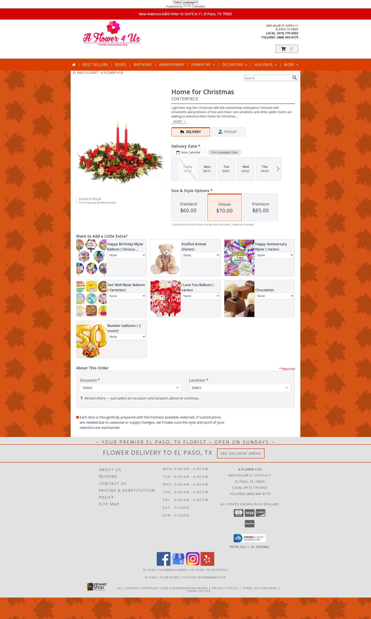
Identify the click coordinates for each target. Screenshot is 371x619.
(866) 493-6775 (287, 37)
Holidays (263, 64)
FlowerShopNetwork (188, 588)
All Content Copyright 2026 (143, 588)
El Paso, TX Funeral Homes (165, 570)
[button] (286, 49)
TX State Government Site (204, 577)
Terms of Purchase (259, 588)
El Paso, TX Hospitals (210, 570)
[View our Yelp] (207, 565)
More (289, 64)
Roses (120, 64)
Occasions (232, 64)
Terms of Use (199, 591)
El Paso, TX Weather (162, 577)
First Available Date (224, 152)
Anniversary (171, 64)
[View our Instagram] (193, 565)
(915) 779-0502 (287, 33)
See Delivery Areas (240, 453)
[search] (294, 77)
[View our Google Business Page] (178, 565)
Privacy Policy (225, 588)
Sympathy (201, 64)
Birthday (143, 64)
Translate (198, 6)
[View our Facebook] (163, 565)
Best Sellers (95, 64)
